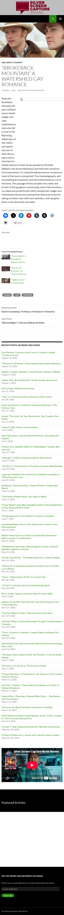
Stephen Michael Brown (32, 90)
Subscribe (8, 895)
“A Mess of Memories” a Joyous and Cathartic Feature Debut (30, 735)
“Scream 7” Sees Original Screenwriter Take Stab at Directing (30, 726)
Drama (7, 295)
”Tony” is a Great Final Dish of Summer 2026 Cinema (27, 396)
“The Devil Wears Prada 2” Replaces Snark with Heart (27, 613)
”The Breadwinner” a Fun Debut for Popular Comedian (28, 516)
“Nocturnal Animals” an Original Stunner (19, 270)
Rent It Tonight (14, 62)
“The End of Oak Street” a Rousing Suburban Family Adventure (32, 363)
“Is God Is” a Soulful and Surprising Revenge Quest (26, 585)
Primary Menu (60, 18)
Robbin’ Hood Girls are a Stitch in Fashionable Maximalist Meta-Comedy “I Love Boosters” (29, 536)
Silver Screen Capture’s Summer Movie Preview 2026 (27, 593)
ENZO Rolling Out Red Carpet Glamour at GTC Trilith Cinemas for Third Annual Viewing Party (32, 717)
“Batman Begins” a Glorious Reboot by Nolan (23, 321)
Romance (28, 295)
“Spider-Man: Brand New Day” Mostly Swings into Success (29, 380)
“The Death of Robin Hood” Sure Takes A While (24, 496)
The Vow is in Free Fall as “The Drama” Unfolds (24, 665)
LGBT (17, 295)
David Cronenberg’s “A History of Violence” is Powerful (28, 310)
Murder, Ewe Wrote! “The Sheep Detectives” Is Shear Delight (31, 557)
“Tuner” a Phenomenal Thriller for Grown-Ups (24, 577)
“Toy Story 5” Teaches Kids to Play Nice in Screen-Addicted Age (32, 466)
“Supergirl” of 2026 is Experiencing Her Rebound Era (27, 457)
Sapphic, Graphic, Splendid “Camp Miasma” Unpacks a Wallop (31, 371)
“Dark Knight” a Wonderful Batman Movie (18, 259)
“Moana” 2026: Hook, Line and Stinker (20, 427)
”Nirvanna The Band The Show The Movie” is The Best (27, 707)
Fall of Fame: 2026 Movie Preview (18, 388)
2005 (4, 62)
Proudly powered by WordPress (14, 911)
